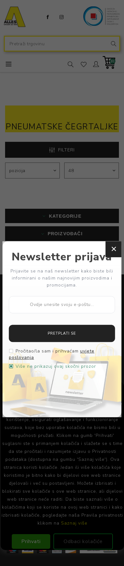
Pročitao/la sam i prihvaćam (51, 354)
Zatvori (113, 249)
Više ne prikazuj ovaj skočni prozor (56, 366)
